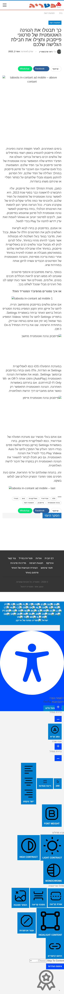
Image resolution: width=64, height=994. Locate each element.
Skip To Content (55, 960)
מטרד (16, 498)
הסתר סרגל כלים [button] (53, 708)
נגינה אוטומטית (54, 503)
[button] (62, 628)
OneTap (47, 701)
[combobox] (32, 613)
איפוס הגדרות (55, 966)
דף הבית (49, 558)
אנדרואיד (44, 498)
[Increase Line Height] (58, 746)
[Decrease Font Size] (58, 719)
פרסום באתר (32, 572)
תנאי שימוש (47, 567)
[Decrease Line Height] (58, 758)
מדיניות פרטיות (18, 563)
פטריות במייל (26, 558)
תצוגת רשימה (36, 563)
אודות (39, 558)
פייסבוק (41, 503)
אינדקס (50, 563)
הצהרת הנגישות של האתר (24, 567)
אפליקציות (33, 498)
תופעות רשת (55, 22)
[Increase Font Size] (58, 707)
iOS (53, 498)
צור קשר (12, 558)
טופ (23, 498)
